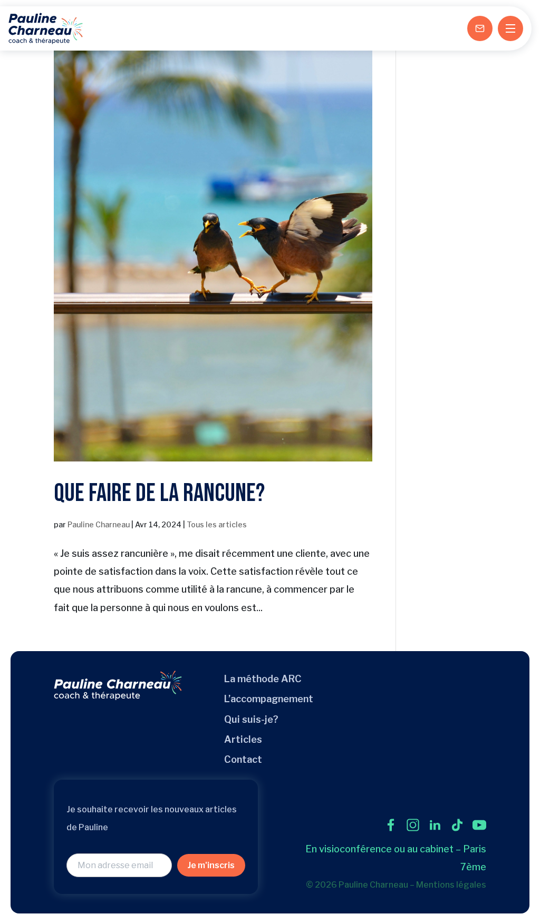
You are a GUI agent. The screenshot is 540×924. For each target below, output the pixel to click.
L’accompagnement (268, 698)
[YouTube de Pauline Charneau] (479, 825)
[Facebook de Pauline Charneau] (391, 825)
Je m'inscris (211, 865)
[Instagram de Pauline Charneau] (413, 825)
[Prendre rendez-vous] (480, 28)
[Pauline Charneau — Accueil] (45, 28)
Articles (243, 739)
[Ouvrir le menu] (510, 28)
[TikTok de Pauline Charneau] (457, 825)
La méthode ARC (263, 678)
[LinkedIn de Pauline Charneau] (435, 825)
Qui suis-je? (251, 719)
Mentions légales (451, 885)
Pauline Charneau (99, 524)
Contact (243, 759)
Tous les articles (217, 524)
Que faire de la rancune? (159, 493)
